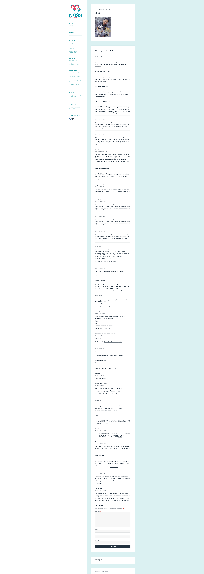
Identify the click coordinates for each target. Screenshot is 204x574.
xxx (96, 266)
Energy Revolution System (102, 168)
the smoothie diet (99, 56)
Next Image (108, 9)
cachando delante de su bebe (102, 245)
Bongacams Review (100, 185)
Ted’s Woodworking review (102, 133)
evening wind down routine (102, 71)
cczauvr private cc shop (101, 383)
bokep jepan (98, 295)
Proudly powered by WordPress (101, 571)
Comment (98, 511)
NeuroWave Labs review (101, 86)
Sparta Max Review (100, 215)
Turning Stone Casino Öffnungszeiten (105, 333)
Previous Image (100, 9)
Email (96, 534)
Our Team (71, 27)
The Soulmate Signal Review (102, 101)
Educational (71, 32)
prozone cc (98, 373)
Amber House (98, 472)
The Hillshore (98, 488)
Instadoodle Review (100, 200)
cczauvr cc (98, 400)
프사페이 (97, 415)
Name (96, 529)
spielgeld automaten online (102, 347)
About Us (71, 23)
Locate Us (71, 30)
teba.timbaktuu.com (100, 360)
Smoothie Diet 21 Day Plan (102, 230)
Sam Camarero (99, 149)
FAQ (70, 34)
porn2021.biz (98, 312)
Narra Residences (99, 455)
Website (97, 540)
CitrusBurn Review (100, 118)
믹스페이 (97, 428)
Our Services (71, 25)
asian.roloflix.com (100, 280)
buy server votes (99, 442)
